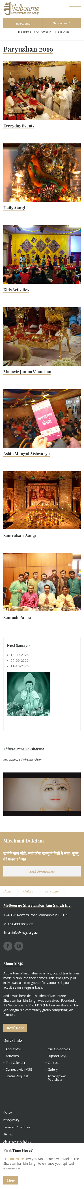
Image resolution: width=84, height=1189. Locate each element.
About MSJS (14, 1049)
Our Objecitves (59, 1049)
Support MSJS (57, 1056)
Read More (15, 1028)
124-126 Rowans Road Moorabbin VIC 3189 (35, 915)
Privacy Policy (11, 1120)
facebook (7, 946)
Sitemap (8, 1134)
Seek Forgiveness (42, 871)
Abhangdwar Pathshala (57, 1077)
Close (11, 1180)
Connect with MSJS (19, 1069)
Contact (53, 1062)
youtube (18, 946)
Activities (12, 1056)
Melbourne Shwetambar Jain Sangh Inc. (21, 8)
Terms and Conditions (16, 1127)
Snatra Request (17, 1076)
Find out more (13, 1158)
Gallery (53, 1069)
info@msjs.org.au (24, 932)
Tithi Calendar (23, 23)
